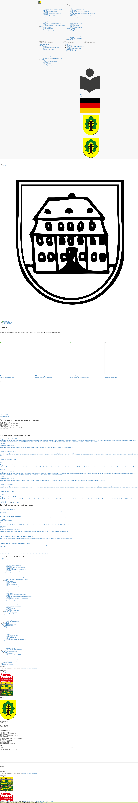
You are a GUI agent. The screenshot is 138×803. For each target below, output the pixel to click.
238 (37, 549)
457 (92, 552)
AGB (8, 801)
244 (46, 549)
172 (74, 548)
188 (98, 548)
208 (129, 548)
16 (13, 502)
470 (112, 552)
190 (101, 548)
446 (76, 552)
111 (120, 547)
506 (29, 553)
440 (67, 552)
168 (68, 548)
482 (130, 552)
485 (135, 552)
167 (67, 548)
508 (32, 553)
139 (24, 548)
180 (86, 548)
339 (52, 551)
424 (43, 552)
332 (41, 551)
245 (47, 549)
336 (47, 551)
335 (46, 551)
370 (98, 551)
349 (67, 551)
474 (118, 552)
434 (58, 552)
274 (91, 549)
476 (121, 552)
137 (21, 548)
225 (17, 549)
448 (79, 552)
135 (18, 548)
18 (15, 502)
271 (86, 549)
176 (80, 548)
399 (5, 552)
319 (21, 551)
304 (136, 549)
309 (6, 551)
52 (52, 547)
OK (39, 802)
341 (55, 551)
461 (98, 552)
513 (40, 553)
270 (85, 549)
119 (132, 547)
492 (8, 553)
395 (136, 551)
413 (26, 552)
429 (50, 552)
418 (33, 552)
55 (55, 547)
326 (32, 551)
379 (112, 551)
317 (18, 551)
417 (32, 552)
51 (51, 547)
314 (14, 551)
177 (82, 548)
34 (32, 547)
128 (8, 548)
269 (83, 549)
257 (65, 549)
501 (21, 553)
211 (133, 548)
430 (52, 552)
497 (15, 553)
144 (32, 548)
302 (133, 549)
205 (124, 548)
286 (109, 549)
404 (12, 552)
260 (70, 549)
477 (123, 552)
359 (82, 551)
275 (92, 549)
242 (43, 549)
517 (46, 553)
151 (43, 548)
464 (103, 552)
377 (109, 551)
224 (15, 549)
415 (29, 552)
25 (23, 502)
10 (6, 502)
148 (38, 548)
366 (92, 551)
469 (110, 552)
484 (133, 552)
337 (49, 551)
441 (68, 552)
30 (28, 547)
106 (113, 547)
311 (9, 551)
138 (23, 548)
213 (136, 548)
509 (33, 553)
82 (84, 547)
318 (20, 551)
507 (30, 553)
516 (44, 553)
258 (67, 549)
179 (85, 548)
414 (27, 552)
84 (86, 547)
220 (9, 549)
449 (80, 552)
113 (123, 547)
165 (64, 548)
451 (83, 552)
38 (37, 547)
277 (95, 549)
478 (124, 552)
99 (102, 547)
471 (113, 552)
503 (24, 553)
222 (12, 549)
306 (2, 551)
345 (61, 551)
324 (29, 551)
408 (18, 552)
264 (76, 549)
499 (18, 553)
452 (85, 552)
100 (104, 547)
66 (67, 547)
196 (110, 548)
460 (97, 552)
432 (55, 552)
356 (77, 551)
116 (128, 547)
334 (44, 551)
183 (91, 548)
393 (133, 551)
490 (5, 553)
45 (44, 547)
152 (44, 548)
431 (53, 552)
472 (115, 552)
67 (68, 547)
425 (44, 552)
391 (130, 551)
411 (23, 552)
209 (130, 548)
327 (33, 551)
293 (120, 549)
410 (21, 552)
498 (17, 553)
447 (77, 552)
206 (126, 548)
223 (14, 549)
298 (127, 549)
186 (95, 548)
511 (37, 553)
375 (106, 551)
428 (49, 552)
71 (72, 547)
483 (132, 552)
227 (20, 549)
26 (24, 547)
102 (107, 547)
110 (119, 547)
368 (95, 551)
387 (124, 551)
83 (85, 547)
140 (26, 548)
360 (83, 551)
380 (113, 551)
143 (30, 548)
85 (87, 547)
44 (43, 547)
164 (62, 548)
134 (17, 548)
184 (92, 548)
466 (106, 552)
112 (122, 547)
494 (11, 553)
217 (5, 549)
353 (73, 551)
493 (9, 553)
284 (106, 549)
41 (40, 547)
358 (80, 551)
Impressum (16, 801)
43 (42, 547)
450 (82, 552)
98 (101, 547)
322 (26, 551)
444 (73, 552)
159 (55, 548)
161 (58, 548)
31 (29, 547)
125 (3, 548)
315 (15, 551)
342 (56, 551)
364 (89, 551)
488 (2, 553)
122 (137, 547)
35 (33, 547)
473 (117, 552)
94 (97, 547)
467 (107, 552)
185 (94, 548)
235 (32, 549)
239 (38, 549)
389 (127, 551)
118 (131, 547)
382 (117, 551)
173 (76, 548)
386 (123, 551)
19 (16, 502)
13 (10, 502)
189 (100, 548)
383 (118, 551)
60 (60, 547)
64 (65, 547)
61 (61, 547)
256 (64, 549)
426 (46, 552)
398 (3, 552)
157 (52, 548)
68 (69, 547)
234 (30, 549)
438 (64, 552)
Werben (52, 801)
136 (20, 548)
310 (8, 551)
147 (37, 548)
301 (132, 549)
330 (38, 551)
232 (27, 549)
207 (127, 548)
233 (29, 549)
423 (41, 552)
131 (12, 548)
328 (35, 551)
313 (12, 551)
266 (79, 549)
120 (134, 547)
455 (89, 552)
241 (41, 549)
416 (30, 552)
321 (24, 551)
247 (50, 549)
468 (109, 552)
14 (11, 547)
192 (104, 548)
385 (121, 551)
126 (5, 548)
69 (70, 547)
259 (68, 549)
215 (2, 549)
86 (88, 547)
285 (107, 549)
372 (101, 551)
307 (3, 551)
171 (73, 548)
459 (95, 552)
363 (88, 551)
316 (17, 551)
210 (132, 548)
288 (112, 549)
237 (35, 549)
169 (70, 548)
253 (59, 549)
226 (18, 549)
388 (126, 551)
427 (47, 552)
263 (74, 549)
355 (76, 551)
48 (47, 547)
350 (68, 551)
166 (65, 548)
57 (57, 547)
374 (104, 551)
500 (20, 553)
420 (37, 552)
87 (89, 547)
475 (120, 552)
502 (23, 553)
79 (81, 547)
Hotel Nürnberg (11, 672)
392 (132, 551)
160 (56, 548)
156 (50, 548)
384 (120, 551)
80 (82, 547)
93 (96, 547)
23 (20, 502)
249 (53, 549)
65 (66, 547)
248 (52, 549)
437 (62, 552)
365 (91, 551)
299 (129, 549)
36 (34, 547)
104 (110, 547)
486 (136, 552)
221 (11, 549)
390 (129, 551)
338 (50, 551)
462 (100, 552)
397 (2, 552)
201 (118, 548)
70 (71, 547)
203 (121, 548)
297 (126, 549)
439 (65, 552)
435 (59, 552)
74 (75, 547)
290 (115, 549)
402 (9, 552)
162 (59, 548)
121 (135, 547)
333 (43, 551)
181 (88, 548)
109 (117, 547)
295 (123, 549)
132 (14, 548)
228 (21, 549)
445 (74, 552)
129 (9, 548)
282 (103, 549)
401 (8, 552)
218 (6, 549)
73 (74, 547)
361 (85, 551)
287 (110, 549)
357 (79, 551)
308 (5, 551)
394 (135, 551)
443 (71, 552)
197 (112, 548)
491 (6, 553)
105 (111, 547)
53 (53, 547)
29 (27, 547)
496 (14, 553)
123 (0, 548)
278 (97, 549)
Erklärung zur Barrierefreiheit (40, 801)
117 (129, 547)
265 (77, 549)
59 (59, 547)
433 (56, 552)
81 (83, 547)
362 (86, 551)
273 (89, 549)
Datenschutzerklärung (9, 764)
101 (105, 547)
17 (14, 502)
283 (104, 549)
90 (93, 547)
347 (64, 551)
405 (14, 552)
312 (11, 551)
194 (107, 548)
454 (88, 552)
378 (110, 551)
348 (65, 551)
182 (89, 548)
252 (58, 549)
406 (15, 552)
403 (11, 552)
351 (70, 551)
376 (107, 551)
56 (56, 547)
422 (40, 552)
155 (49, 548)
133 (15, 548)
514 (41, 553)
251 (56, 549)
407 (17, 552)
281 (101, 549)
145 (33, 548)
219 (8, 549)
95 (98, 547)
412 (24, 552)
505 (27, 553)
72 (73, 547)
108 (116, 547)
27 (25, 547)
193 (106, 548)
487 (0, 553)
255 (62, 549)
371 (100, 551)
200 (117, 548)
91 (94, 547)
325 (30, 551)
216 (3, 549)
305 (0, 551)
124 (2, 548)
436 (61, 552)
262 (73, 549)
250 (55, 549)
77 (79, 547)
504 (26, 553)
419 (35, 552)
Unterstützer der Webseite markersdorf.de (29, 668)
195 (109, 548)
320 (23, 551)
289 (113, 549)
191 (103, 548)
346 (62, 551)
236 (33, 549)
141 (27, 548)
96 (99, 547)
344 (59, 551)
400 (6, 552)
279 (98, 549)
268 (82, 549)
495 (12, 553)
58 (58, 547)
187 (97, 548)
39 (38, 547)
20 (17, 502)
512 (38, 553)
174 (77, 548)
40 (39, 547)
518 (47, 553)
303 (135, 549)
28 (26, 547)
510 (35, 553)
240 (40, 549)
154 (47, 548)
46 (45, 547)
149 (40, 548)
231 (26, 549)
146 (35, 548)
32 (30, 547)
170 (71, 548)
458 (94, 552)
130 (11, 548)
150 (41, 548)
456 (91, 552)
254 (61, 549)
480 (127, 552)
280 (100, 549)
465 (104, 552)
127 (6, 548)
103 (108, 547)
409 (20, 552)
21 (18, 502)
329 (37, 551)
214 (0, 549)
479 (126, 552)
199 (115, 548)
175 (79, 548)
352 (71, 551)
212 (135, 548)
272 (88, 549)
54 (54, 547)
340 (53, 551)
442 (70, 552)
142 (29, 548)
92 (95, 547)
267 (80, 549)
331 (40, 551)
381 (115, 551)
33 (31, 547)
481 (129, 552)
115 (126, 547)
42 (41, 547)
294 (121, 549)
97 (100, 547)
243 (44, 549)
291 (117, 549)
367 (94, 551)
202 (120, 548)
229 (23, 549)
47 (46, 547)
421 (38, 552)
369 (97, 551)
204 (123, 548)
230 (24, 549)
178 (83, 548)
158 (53, 548)
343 (58, 551)
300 (130, 549)
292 (118, 549)
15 (12, 502)
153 (46, 548)
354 (74, 551)
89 (92, 547)
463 (101, 552)
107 (114, 547)
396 (0, 552)
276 (94, 549)
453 (86, 552)
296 (124, 549)
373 (103, 551)
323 (27, 551)
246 (49, 549)
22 (19, 502)
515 (43, 553)
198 (113, 548)
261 (71, 549)
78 (80, 547)
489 (3, 553)
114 (125, 547)
